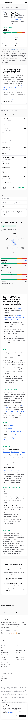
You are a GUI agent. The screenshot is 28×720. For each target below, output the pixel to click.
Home (2, 7)
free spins (12, 99)
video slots (18, 308)
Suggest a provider (6, 664)
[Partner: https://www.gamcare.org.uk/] (3, 636)
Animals (23, 49)
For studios (3, 680)
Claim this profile (15, 612)
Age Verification (5, 676)
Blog (2, 650)
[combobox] (7, 202)
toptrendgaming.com (16, 19)
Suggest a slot (4, 662)
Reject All (14, 715)
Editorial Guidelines (5, 655)
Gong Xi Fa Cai (6, 147)
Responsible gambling (6, 673)
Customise (6, 715)
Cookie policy (11, 712)
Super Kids (5, 118)
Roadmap (3, 657)
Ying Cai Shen (10, 87)
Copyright (18, 652)
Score (10, 107)
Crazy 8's (17, 87)
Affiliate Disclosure (20, 657)
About (15, 107)
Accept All (22, 715)
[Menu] (26, 2)
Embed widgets (5, 666)
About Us (3, 647)
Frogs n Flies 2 (6, 167)
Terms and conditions (21, 650)
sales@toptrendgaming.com (7, 605)
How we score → (22, 187)
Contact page (4, 700)
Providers (7, 7)
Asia (11, 49)
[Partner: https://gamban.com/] (3, 633)
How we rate (4, 678)
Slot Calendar (4, 652)
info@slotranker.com (15, 698)
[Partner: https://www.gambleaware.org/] (11, 633)
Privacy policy (19, 647)
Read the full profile (8, 101)
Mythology (15, 49)
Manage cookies (20, 659)
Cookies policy (19, 655)
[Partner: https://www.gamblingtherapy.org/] (19, 633)
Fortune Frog (5, 176)
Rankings (4, 107)
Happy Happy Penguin (17, 90)
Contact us (3, 659)
